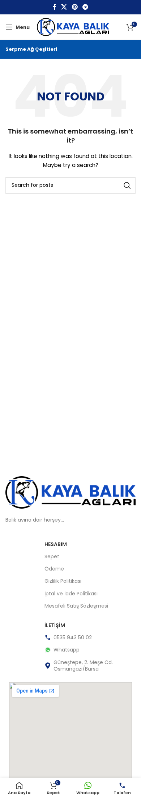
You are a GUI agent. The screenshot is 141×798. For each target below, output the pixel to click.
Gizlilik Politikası (62, 581)
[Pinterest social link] (74, 7)
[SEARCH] (127, 185)
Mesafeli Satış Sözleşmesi (76, 605)
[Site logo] (73, 26)
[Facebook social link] (54, 7)
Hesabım (55, 544)
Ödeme (54, 568)
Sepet (51, 556)
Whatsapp (67, 649)
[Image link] (70, 491)
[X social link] (64, 7)
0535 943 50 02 (73, 637)
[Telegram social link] (85, 7)
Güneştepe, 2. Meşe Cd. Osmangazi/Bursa (83, 665)
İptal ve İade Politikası (71, 593)
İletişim (54, 625)
